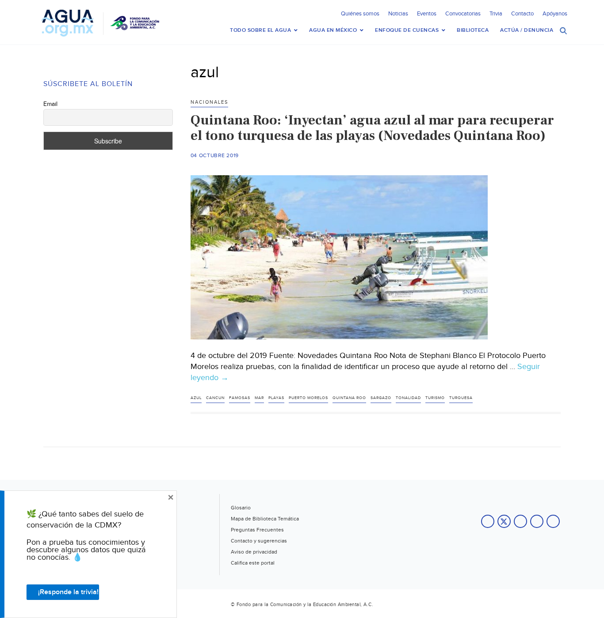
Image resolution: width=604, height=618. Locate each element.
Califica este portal (253, 563)
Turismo (435, 398)
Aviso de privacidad (254, 552)
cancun (215, 398)
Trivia (495, 13)
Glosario (241, 508)
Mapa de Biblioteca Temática (265, 519)
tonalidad (408, 398)
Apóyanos (555, 13)
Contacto (522, 13)
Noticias (398, 13)
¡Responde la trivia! (68, 592)
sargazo (381, 398)
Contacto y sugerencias (259, 541)
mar (259, 398)
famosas (239, 398)
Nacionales (209, 102)
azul (196, 398)
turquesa (461, 398)
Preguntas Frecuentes (257, 530)
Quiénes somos (360, 13)
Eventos (426, 13)
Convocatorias (463, 13)
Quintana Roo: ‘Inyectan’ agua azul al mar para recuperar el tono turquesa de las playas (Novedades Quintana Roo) (372, 127)
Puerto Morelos (308, 398)
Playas (276, 398)
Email (50, 104)
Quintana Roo (349, 398)
